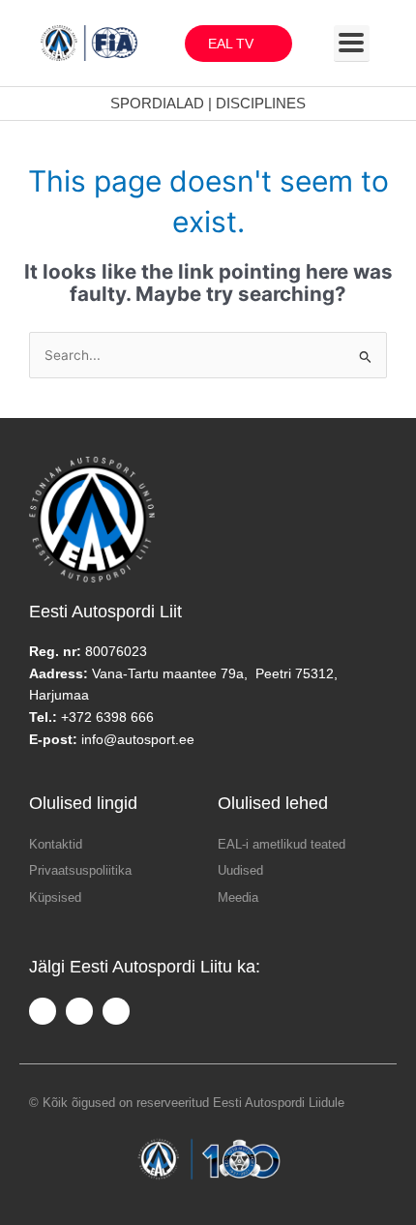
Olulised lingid (83, 803)
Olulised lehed (273, 803)
